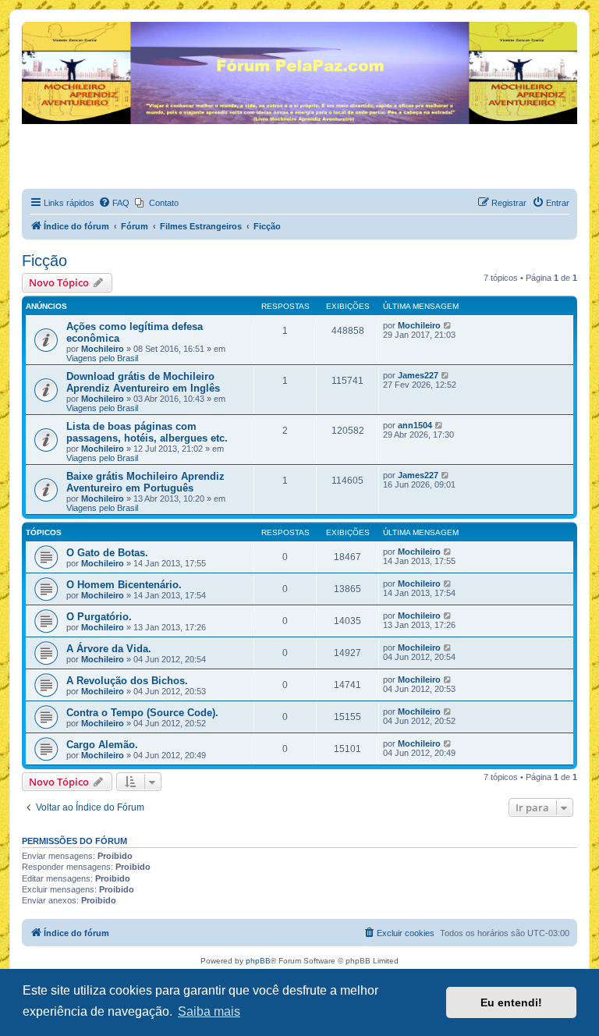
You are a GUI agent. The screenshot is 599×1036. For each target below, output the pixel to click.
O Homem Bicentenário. (124, 585)
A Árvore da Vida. (108, 649)
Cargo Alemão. (102, 744)
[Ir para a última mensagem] (448, 325)
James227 (418, 375)
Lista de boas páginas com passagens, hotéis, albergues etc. (147, 432)
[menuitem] (113, 202)
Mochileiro (102, 348)
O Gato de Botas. (107, 553)
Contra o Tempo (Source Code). (142, 712)
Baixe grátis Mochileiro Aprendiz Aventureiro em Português (145, 482)
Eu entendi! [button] (511, 1002)
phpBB (258, 960)
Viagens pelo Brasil (102, 358)
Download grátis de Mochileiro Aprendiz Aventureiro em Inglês (143, 382)
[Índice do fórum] (31, 26)
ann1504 (415, 425)
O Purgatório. (99, 617)
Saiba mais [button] (209, 1011)
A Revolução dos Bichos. (127, 681)
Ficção (44, 260)
